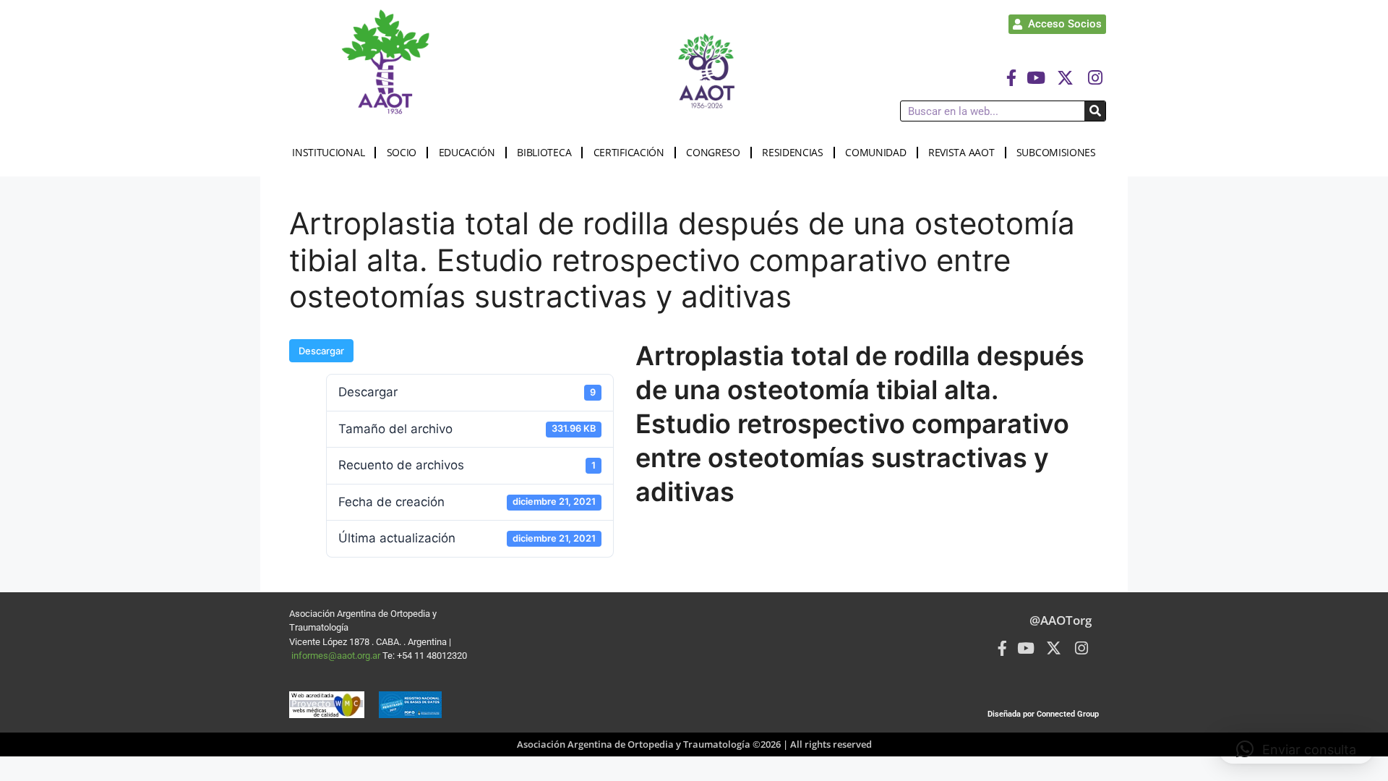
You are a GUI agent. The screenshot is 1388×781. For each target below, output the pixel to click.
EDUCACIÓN (467, 152)
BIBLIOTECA (544, 152)
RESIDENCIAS (792, 152)
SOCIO (402, 152)
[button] (1296, 749)
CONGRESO (713, 152)
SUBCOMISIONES (1056, 152)
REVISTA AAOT (961, 152)
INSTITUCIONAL (328, 152)
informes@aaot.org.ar (336, 655)
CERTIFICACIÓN (629, 152)
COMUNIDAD (875, 152)
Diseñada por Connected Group (1043, 714)
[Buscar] (1094, 111)
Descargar (321, 351)
